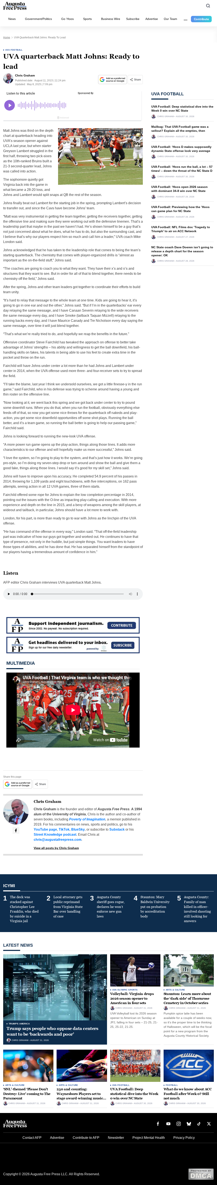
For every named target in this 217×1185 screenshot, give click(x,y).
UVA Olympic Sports (125, 990)
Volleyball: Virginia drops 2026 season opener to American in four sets (132, 998)
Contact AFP (32, 1137)
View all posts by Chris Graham (56, 848)
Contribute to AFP (86, 1137)
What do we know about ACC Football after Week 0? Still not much (188, 1093)
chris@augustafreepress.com (57, 839)
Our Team (170, 19)
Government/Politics (38, 19)
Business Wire (110, 19)
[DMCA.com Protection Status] (201, 1174)
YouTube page (45, 829)
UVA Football (14, 50)
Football (172, 1085)
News (12, 19)
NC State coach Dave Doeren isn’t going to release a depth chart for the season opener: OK (182, 251)
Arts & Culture (175, 990)
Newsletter (116, 1137)
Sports (87, 19)
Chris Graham (47, 801)
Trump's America (19, 1024)
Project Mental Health (148, 1137)
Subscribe (132, 19)
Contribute (201, 19)
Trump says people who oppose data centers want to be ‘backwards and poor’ (52, 1031)
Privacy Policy (184, 1137)
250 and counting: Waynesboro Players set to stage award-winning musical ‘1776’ (81, 1096)
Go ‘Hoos (67, 19)
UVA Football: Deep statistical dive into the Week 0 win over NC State (134, 1093)
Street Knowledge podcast (55, 834)
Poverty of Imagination (87, 819)
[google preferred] (113, 79)
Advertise (151, 19)
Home (6, 37)
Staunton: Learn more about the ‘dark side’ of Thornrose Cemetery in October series (187, 998)
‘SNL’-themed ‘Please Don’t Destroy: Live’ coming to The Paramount (26, 1093)
